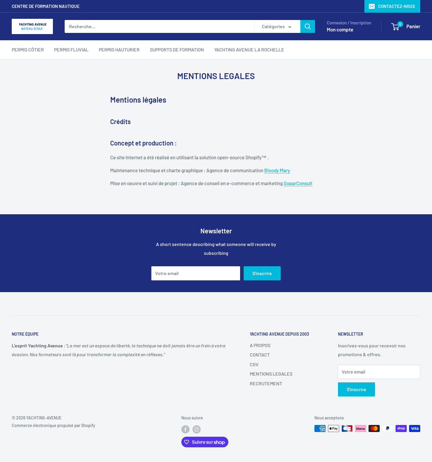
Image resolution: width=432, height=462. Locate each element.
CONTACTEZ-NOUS (396, 6)
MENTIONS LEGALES (271, 373)
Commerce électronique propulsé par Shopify (53, 425)
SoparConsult (298, 183)
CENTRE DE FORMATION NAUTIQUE (46, 6)
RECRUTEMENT (266, 383)
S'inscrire (262, 273)
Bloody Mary (277, 170)
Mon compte (340, 29)
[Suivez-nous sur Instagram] (196, 429)
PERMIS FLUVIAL (71, 49)
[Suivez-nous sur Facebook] (185, 429)
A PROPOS (260, 345)
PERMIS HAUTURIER (119, 49)
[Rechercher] (307, 26)
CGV (254, 364)
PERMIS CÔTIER (28, 49)
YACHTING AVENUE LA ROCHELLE (249, 49)
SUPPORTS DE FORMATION (177, 49)
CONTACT (260, 354)
